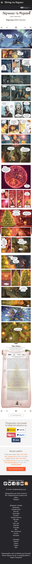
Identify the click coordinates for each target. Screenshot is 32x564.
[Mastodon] (6, 485)
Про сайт (16, 523)
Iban (16, 547)
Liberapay (16, 539)
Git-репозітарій (16, 464)
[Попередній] (7, 27)
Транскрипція (16, 415)
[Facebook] (14, 485)
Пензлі (16, 533)
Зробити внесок (16, 517)
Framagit (16, 527)
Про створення (16, 531)
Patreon (16, 541)
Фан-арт (16, 511)
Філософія (16, 513)
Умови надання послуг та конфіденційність (16, 555)
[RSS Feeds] (26, 485)
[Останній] (30, 27)
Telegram (16, 499)
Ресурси (16, 515)
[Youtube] (22, 485)
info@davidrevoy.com (19, 489)
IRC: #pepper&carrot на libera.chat (16, 495)
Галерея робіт (16, 509)
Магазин (16, 519)
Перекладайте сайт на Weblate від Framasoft (16, 553)
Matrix (16, 497)
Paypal (16, 545)
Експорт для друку (16, 462)
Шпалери (16, 535)
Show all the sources (16, 469)
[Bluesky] (10, 485)
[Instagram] (18, 485)
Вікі (16, 529)
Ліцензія (16, 525)
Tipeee (16, 543)
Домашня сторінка (16, 505)
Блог (16, 521)
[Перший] (2, 27)
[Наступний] (25, 27)
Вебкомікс (16, 507)
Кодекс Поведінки (16, 557)
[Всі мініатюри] (16, 27)
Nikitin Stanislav (20, 19)
